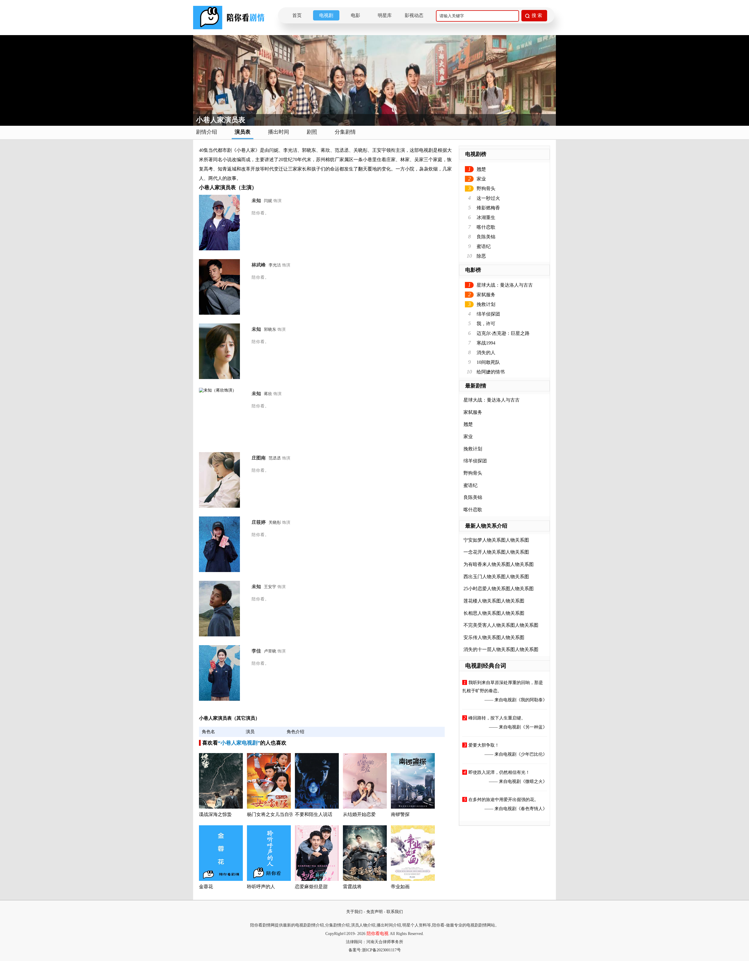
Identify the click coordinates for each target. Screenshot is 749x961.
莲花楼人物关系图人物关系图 (493, 600)
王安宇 (270, 587)
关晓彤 (275, 522)
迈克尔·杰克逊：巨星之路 (503, 333)
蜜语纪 (484, 246)
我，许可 (486, 323)
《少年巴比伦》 (531, 754)
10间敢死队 (488, 362)
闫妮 (268, 201)
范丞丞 (275, 458)
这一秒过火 (488, 198)
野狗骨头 (486, 188)
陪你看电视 (378, 933)
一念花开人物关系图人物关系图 (496, 552)
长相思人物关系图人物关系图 (493, 613)
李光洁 (275, 265)
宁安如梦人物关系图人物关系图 (496, 540)
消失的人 (486, 352)
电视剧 (326, 15)
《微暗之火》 (534, 781)
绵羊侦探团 (488, 313)
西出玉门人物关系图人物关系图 (496, 576)
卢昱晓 (270, 651)
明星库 (385, 15)
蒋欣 (268, 394)
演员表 (242, 132)
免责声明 (374, 912)
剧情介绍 (206, 132)
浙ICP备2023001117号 (381, 950)
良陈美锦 (486, 236)
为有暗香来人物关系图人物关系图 (498, 564)
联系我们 (394, 912)
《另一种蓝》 (534, 727)
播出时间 (278, 132)
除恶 (481, 256)
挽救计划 (486, 304)
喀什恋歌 (486, 227)
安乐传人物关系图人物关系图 (493, 637)
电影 (355, 15)
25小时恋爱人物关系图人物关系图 (498, 588)
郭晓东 (270, 329)
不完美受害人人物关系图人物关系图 (500, 625)
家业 (481, 178)
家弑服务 (486, 294)
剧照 (312, 132)
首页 (297, 15)
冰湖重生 (486, 217)
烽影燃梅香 (488, 207)
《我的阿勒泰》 (531, 700)
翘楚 (481, 169)
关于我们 (354, 912)
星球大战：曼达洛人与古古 (505, 285)
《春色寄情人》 (531, 808)
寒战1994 (486, 342)
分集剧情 (345, 132)
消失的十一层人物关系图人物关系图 (500, 649)
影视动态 (414, 15)
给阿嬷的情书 (491, 371)
